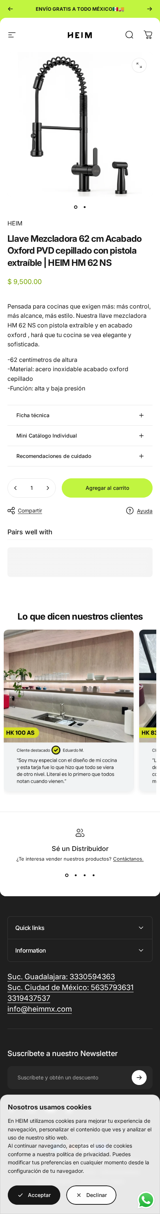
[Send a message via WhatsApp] (146, 1200)
